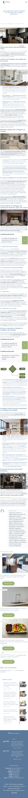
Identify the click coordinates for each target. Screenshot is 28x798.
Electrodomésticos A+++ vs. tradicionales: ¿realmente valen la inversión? (13, 656)
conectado (13, 670)
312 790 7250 (16, 773)
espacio (24, 153)
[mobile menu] (26, 2)
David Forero (12, 23)
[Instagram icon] (16, 793)
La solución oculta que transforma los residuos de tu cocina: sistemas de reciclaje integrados (14, 641)
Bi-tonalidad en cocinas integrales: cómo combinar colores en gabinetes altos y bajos (13, 576)
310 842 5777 (16, 774)
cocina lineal (7, 249)
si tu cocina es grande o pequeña (14, 51)
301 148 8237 (16, 776)
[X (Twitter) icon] (14, 793)
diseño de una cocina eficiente (10, 46)
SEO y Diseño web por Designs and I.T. (14, 790)
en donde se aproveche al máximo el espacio (13, 231)
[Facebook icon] (12, 793)
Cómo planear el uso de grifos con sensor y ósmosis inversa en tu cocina (13, 609)
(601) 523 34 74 (16, 771)
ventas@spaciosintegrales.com (15, 777)
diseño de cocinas (4, 335)
